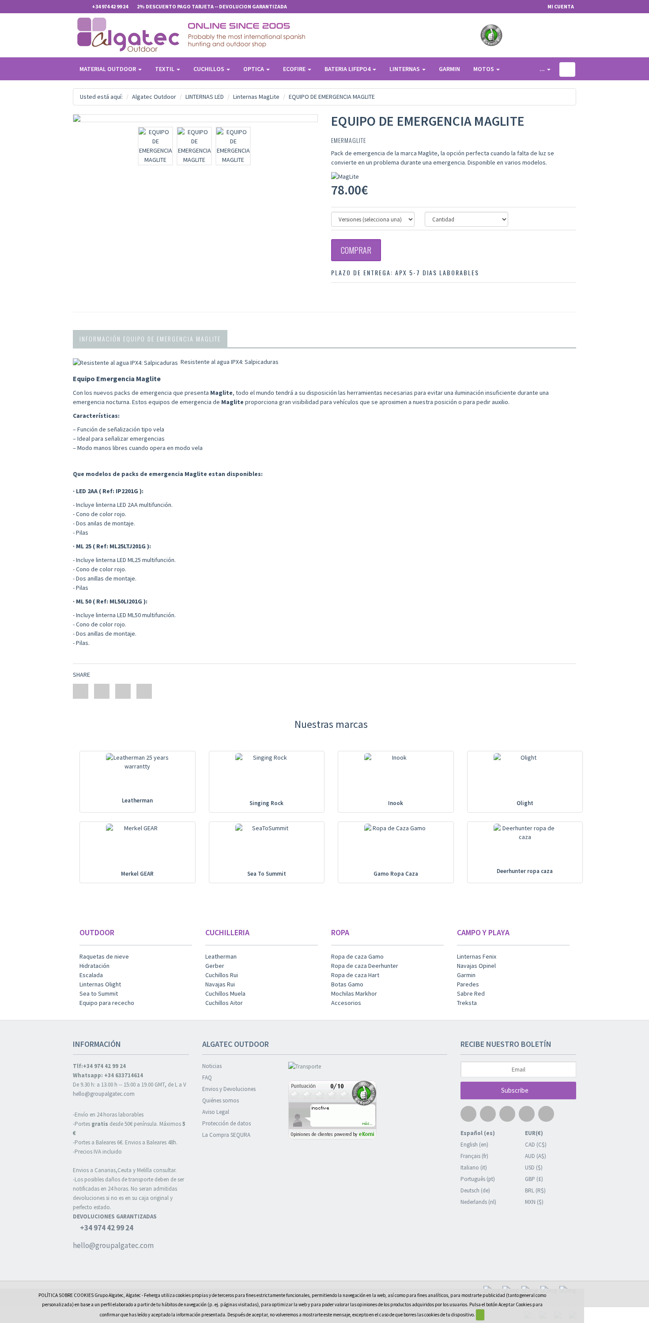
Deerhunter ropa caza (525, 871)
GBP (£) (534, 1179)
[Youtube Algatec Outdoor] (545, 35)
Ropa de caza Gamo (357, 956)
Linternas (405, 69)
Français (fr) (474, 1156)
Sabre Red (471, 993)
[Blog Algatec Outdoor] (576, 35)
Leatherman (137, 800)
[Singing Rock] (266, 776)
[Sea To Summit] (266, 847)
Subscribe (515, 1090)
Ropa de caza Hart (355, 975)
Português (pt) (477, 1179)
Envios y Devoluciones (229, 1089)
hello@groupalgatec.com (104, 1094)
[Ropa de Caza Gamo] (396, 847)
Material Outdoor (108, 69)
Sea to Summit (98, 993)
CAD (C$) (536, 1144)
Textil (165, 69)
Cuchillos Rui (221, 975)
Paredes (468, 984)
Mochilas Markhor (354, 993)
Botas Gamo (347, 984)
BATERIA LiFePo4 (348, 69)
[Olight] (525, 776)
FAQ (207, 1077)
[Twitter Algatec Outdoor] (529, 35)
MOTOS (484, 69)
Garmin (449, 69)
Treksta (467, 1003)
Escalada (91, 975)
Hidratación (94, 966)
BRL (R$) (535, 1190)
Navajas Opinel (476, 966)
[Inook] (396, 776)
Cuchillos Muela (225, 993)
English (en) (474, 1144)
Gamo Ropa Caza (396, 873)
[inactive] (367, 1111)
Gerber (214, 966)
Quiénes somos (220, 1100)
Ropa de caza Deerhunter (364, 966)
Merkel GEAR (137, 873)
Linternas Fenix (476, 956)
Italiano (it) (473, 1167)
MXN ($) (534, 1202)
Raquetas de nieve (104, 956)
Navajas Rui (220, 984)
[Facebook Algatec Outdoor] (514, 35)
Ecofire (295, 69)
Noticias (212, 1066)
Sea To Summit (266, 873)
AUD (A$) (535, 1156)
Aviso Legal (215, 1112)
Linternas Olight (100, 984)
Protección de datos (226, 1123)
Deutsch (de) (475, 1190)
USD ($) (534, 1167)
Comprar (356, 250)
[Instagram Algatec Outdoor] (560, 35)
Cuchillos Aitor (224, 1003)
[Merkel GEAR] (137, 847)
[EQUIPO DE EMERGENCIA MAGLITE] (195, 118)
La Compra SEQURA (226, 1135)
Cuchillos (209, 69)
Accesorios (346, 1003)
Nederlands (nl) (478, 1202)
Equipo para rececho (106, 1003)
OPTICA (254, 69)
